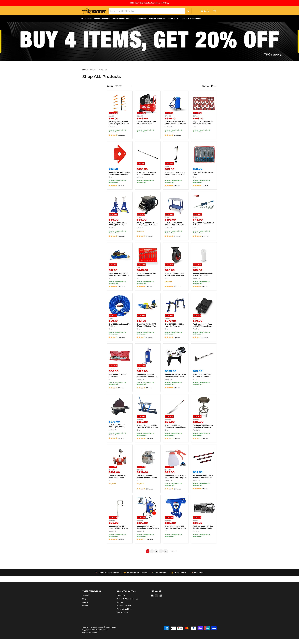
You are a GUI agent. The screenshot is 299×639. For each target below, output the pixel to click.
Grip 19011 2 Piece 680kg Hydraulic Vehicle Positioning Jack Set (174, 326)
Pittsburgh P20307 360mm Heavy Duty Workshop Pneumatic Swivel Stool (203, 427)
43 (166, 551)
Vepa (139, 127)
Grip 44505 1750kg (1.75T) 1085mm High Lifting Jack (175, 173)
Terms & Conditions (124, 609)
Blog (84, 599)
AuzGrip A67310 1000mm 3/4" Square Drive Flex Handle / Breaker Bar (146, 174)
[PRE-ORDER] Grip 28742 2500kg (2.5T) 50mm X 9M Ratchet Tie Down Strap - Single (119, 276)
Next (172, 551)
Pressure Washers (118, 18)
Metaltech (168, 127)
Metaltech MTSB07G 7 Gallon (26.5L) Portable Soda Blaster (147, 376)
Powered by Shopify (89, 632)
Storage (170, 18)
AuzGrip (140, 177)
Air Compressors (140, 18)
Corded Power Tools (101, 18)
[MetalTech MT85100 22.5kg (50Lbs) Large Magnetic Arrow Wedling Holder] (120, 154)
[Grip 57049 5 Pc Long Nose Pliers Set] (204, 154)
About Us (85, 595)
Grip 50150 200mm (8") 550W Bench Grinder (117, 477)
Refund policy (111, 627)
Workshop (161, 18)
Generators (152, 18)
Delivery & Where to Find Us (127, 599)
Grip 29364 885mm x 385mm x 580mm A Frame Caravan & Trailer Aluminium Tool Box (147, 478)
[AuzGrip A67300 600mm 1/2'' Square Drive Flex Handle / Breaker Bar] (204, 356)
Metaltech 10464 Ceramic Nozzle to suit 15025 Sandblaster (203, 275)
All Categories (86, 18)
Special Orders (122, 612)
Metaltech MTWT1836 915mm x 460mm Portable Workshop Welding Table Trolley (175, 226)
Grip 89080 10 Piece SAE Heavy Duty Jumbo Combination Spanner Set (146, 275)
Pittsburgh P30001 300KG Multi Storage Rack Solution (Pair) (119, 124)
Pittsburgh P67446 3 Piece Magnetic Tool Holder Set (203, 476)
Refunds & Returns (124, 606)
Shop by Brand (195, 18)
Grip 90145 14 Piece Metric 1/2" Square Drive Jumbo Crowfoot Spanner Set (203, 124)
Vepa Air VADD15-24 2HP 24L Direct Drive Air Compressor (146, 124)
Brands (85, 606)
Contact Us (121, 595)
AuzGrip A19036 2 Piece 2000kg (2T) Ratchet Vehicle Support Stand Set (119, 225)
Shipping (120, 602)
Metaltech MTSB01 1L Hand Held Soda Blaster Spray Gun (176, 477)
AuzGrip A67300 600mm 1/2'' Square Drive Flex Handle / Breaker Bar (202, 376)
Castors (178, 18)
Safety (185, 18)
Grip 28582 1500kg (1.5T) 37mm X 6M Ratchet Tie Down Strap (146, 326)
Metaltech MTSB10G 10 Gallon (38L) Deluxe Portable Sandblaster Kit (147, 528)
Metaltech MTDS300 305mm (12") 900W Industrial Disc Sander (117, 427)
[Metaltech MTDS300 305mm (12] (120, 407)
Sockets (129, 18)
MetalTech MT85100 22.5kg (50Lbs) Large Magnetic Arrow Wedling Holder (119, 174)
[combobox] (147, 11)
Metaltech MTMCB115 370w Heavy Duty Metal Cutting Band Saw (175, 376)
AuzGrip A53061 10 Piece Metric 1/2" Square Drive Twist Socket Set (202, 326)
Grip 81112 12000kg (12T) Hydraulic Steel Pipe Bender (175, 527)
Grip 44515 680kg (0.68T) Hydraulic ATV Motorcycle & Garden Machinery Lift (147, 427)
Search (85, 602)
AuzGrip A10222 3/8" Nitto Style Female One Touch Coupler (203, 528)
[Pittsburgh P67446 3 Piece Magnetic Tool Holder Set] (204, 457)
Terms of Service (96, 627)
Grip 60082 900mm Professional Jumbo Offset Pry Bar (175, 427)
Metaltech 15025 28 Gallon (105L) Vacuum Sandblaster (175, 123)
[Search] (188, 11)
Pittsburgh (112, 127)
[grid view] (211, 85)
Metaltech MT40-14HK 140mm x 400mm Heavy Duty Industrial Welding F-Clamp (118, 529)
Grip (194, 127)
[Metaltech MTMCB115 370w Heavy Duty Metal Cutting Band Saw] (176, 356)
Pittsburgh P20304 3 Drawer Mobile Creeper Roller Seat (147, 224)
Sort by (110, 86)
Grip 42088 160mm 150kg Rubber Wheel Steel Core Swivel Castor (174, 275)
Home (85, 70)
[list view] (215, 85)
